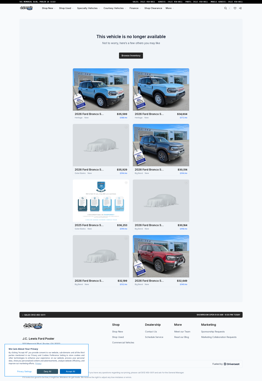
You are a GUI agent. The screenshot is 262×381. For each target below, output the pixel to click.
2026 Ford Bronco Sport (90, 114)
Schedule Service (154, 337)
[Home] (26, 8)
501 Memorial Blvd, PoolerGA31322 (37, 2)
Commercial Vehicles (123, 342)
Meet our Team (182, 331)
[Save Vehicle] (126, 71)
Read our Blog (181, 337)
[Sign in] (240, 8)
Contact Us (151, 331)
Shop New (117, 331)
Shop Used (118, 337)
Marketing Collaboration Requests (219, 337)
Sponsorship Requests (213, 331)
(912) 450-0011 (147, 2)
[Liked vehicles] (235, 8)
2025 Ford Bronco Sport (90, 225)
